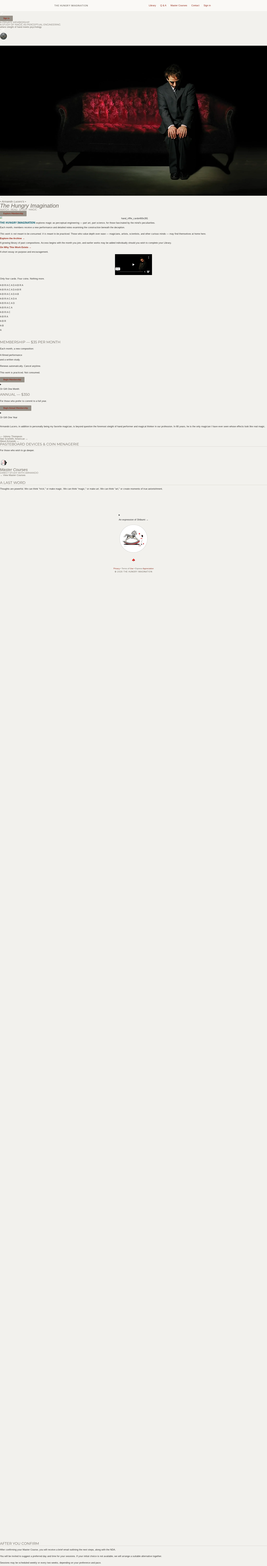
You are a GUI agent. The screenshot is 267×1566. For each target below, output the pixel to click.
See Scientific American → (14, 439)
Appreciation (148, 568)
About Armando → (9, 441)
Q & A (163, 5)
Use (131, 568)
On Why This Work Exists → (15, 247)
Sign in (207, 5)
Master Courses (178, 5)
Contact (195, 5)
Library (152, 5)
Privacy (116, 568)
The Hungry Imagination (71, 5)
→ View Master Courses (12, 475)
